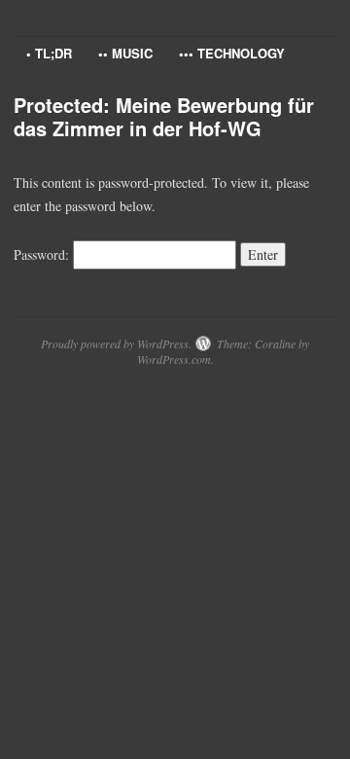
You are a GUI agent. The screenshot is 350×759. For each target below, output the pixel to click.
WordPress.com (174, 359)
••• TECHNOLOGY (232, 53)
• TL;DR (49, 53)
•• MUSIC (125, 53)
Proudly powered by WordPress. (116, 343)
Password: (43, 254)
